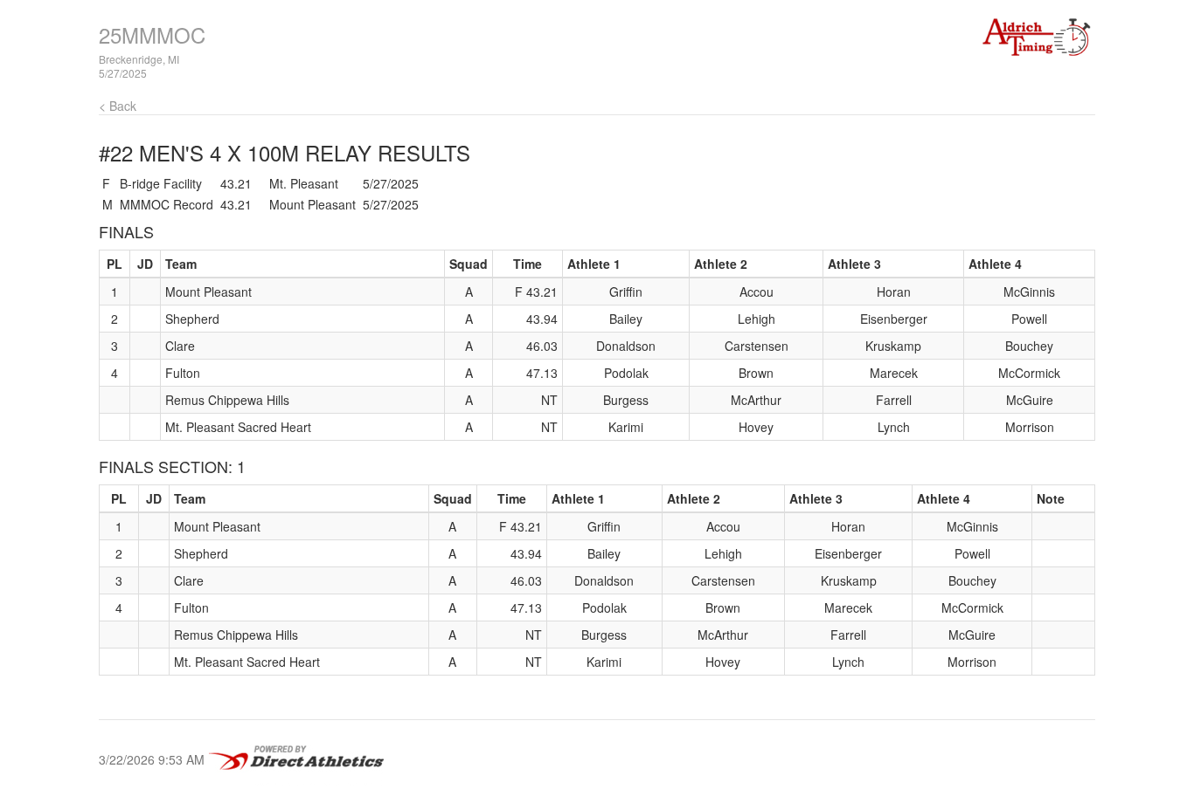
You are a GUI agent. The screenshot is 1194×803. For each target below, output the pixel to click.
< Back (117, 105)
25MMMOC (152, 34)
